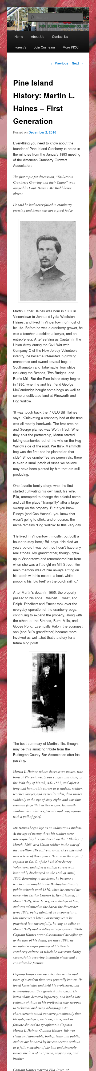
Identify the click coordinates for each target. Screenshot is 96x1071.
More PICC (71, 47)
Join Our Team (44, 47)
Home (18, 36)
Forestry (20, 47)
